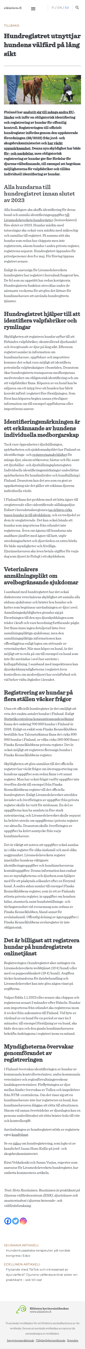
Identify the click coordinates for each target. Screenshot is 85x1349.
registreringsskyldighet (49, 455)
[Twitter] (15, 1218)
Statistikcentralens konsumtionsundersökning (39, 719)
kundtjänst (20, 1135)
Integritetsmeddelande (20, 1340)
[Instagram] (23, 1218)
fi (53, 8)
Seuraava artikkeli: (37, 1250)
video (17, 1143)
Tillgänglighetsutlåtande (50, 1340)
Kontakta (72, 1340)
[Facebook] (7, 1218)
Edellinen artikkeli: (40, 1272)
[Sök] (77, 8)
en (59, 8)
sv (67, 8)
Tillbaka (11, 25)
